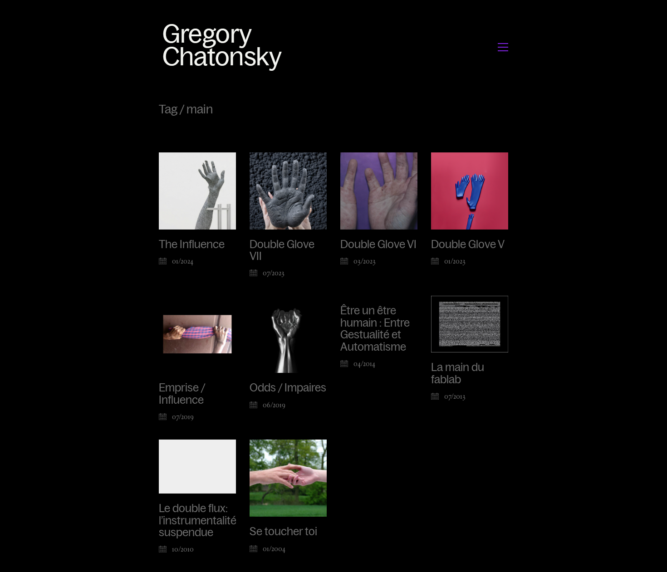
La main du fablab (457, 373)
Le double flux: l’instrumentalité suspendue (197, 520)
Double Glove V (468, 244)
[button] (503, 47)
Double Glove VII (282, 250)
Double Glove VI (378, 244)
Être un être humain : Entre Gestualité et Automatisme (375, 328)
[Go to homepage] (225, 47)
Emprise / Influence (182, 394)
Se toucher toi (283, 532)
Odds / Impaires (288, 388)
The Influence (192, 244)
